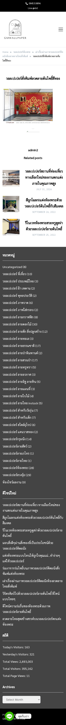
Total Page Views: (14, 676)
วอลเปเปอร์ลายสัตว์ (15, 446)
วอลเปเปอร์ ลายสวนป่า (17, 360)
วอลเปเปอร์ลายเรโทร (16, 453)
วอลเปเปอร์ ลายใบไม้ (16, 396)
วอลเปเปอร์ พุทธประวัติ (17, 295)
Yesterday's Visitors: (16, 654)
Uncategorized (12, 267)
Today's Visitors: (14, 647)
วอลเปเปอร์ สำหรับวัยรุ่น (18, 410)
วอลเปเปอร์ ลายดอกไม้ (17, 324)
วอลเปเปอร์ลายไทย (15, 461)
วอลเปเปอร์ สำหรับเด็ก (17, 417)
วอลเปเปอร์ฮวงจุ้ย (14, 475)
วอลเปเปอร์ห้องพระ (15, 468)
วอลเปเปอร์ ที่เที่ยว (14, 274)
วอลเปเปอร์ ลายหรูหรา (17, 367)
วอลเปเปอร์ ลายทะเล (16, 338)
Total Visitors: (12, 668)
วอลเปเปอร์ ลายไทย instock (20, 403)
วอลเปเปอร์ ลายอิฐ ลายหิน (19, 381)
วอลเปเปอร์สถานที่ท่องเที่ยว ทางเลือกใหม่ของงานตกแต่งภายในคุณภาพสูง (44, 177)
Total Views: (11, 661)
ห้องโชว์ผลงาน (12, 482)
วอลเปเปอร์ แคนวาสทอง (18, 432)
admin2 (33, 150)
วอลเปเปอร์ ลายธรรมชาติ (19, 346)
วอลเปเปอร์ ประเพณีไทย (18, 281)
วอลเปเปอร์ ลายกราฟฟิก (18, 317)
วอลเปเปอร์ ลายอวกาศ (17, 374)
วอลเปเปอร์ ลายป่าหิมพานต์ (20, 353)
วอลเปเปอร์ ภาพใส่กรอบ (18, 310)
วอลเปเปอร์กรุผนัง (14, 439)
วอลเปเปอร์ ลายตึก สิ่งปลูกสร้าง (22, 331)
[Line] (9, 716)
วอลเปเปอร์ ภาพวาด (15, 303)
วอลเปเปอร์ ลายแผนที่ (16, 389)
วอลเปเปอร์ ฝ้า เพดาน (16, 288)
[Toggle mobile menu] (60, 29)
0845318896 (35, 3)
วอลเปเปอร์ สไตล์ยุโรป (17, 425)
